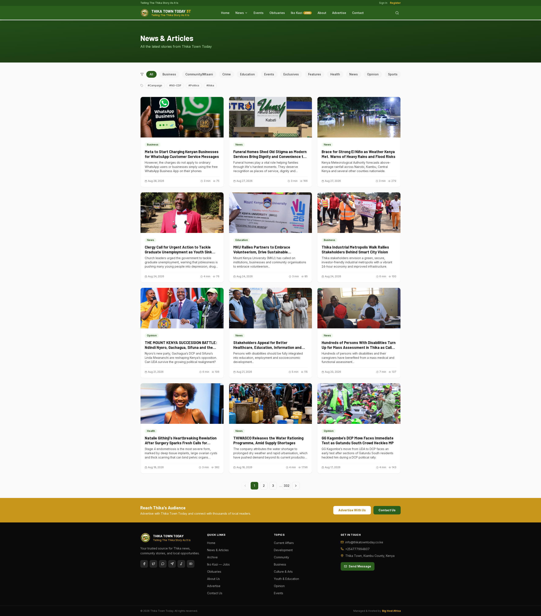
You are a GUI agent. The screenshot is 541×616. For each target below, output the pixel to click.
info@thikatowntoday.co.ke (364, 542)
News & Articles (218, 550)
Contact (358, 13)
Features (314, 74)
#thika (210, 85)
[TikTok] (181, 564)
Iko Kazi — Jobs (218, 564)
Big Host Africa (391, 610)
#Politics (194, 85)
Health (335, 74)
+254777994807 (357, 549)
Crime (226, 74)
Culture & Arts (283, 571)
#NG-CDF (175, 85)
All (151, 74)
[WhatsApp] (163, 564)
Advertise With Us (352, 510)
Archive (212, 557)
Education (247, 74)
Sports (393, 74)
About (322, 13)
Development (283, 550)
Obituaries (277, 13)
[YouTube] (190, 564)
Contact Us (387, 510)
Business (169, 74)
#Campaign (155, 85)
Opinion (373, 74)
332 (287, 485)
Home (225, 13)
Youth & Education (286, 579)
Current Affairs (284, 543)
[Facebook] (144, 564)
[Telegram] (172, 564)
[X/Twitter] (153, 564)
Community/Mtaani (199, 74)
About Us (213, 579)
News (239, 13)
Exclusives (291, 74)
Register (395, 2)
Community (281, 557)
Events (259, 13)
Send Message (360, 566)
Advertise (339, 13)
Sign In (383, 2)
